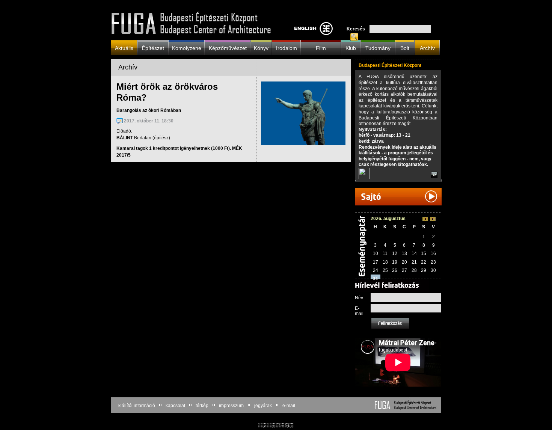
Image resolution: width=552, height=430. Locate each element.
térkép (202, 405)
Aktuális (124, 48)
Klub (350, 48)
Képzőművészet (228, 48)
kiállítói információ (136, 405)
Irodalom (286, 48)
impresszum (231, 405)
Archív (427, 48)
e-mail (288, 405)
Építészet (153, 48)
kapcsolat (175, 405)
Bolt (404, 48)
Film (321, 48)
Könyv (261, 48)
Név (359, 297)
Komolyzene (186, 48)
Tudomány (378, 48)
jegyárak (263, 405)
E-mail (359, 311)
